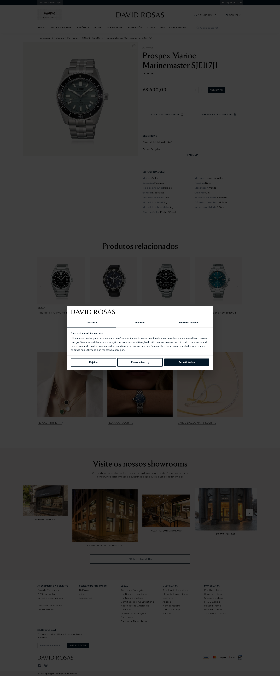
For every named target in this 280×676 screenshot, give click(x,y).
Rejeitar (93, 362)
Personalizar (138, 362)
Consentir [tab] (91, 322)
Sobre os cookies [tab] (189, 322)
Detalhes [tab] (140, 322)
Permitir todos (187, 362)
